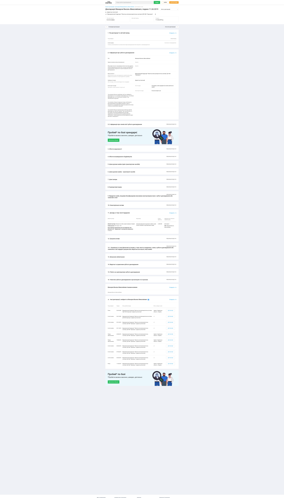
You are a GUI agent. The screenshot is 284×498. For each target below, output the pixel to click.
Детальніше (170, 310)
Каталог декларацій (109, 6)
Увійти (165, 2)
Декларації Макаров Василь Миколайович (125, 6)
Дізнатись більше (113, 140)
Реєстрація (174, 2)
